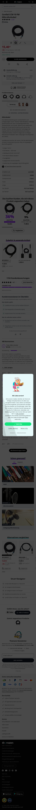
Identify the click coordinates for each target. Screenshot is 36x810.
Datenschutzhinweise (21, 432)
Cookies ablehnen (13, 428)
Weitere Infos (24, 428)
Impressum (12, 432)
